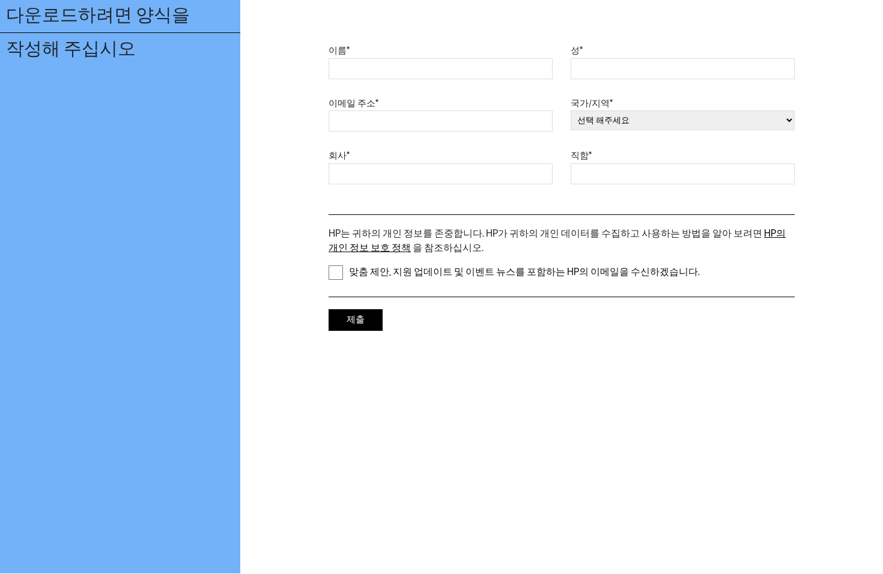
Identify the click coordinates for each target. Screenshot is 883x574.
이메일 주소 (353, 103)
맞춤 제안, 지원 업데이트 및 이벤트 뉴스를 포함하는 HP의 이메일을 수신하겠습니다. (524, 272)
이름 (339, 51)
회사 (339, 156)
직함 (581, 156)
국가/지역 (592, 103)
